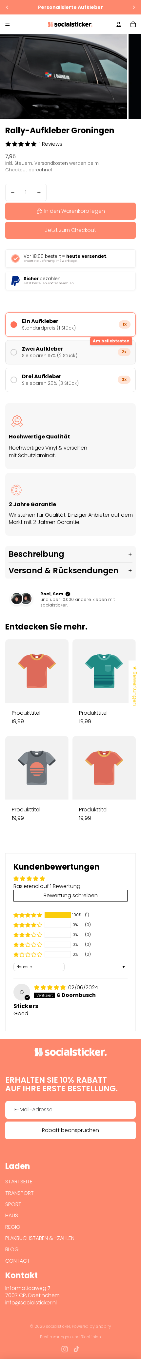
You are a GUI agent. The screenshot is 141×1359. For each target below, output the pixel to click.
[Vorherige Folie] (7, 7)
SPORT (13, 1204)
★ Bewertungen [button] (135, 686)
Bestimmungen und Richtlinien (70, 1337)
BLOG (12, 1249)
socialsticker (58, 1326)
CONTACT (17, 1261)
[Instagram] (65, 1349)
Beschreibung (36, 554)
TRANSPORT (19, 1193)
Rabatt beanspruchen (70, 1130)
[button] (27, 915)
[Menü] (7, 24)
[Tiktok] (76, 1349)
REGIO (12, 1227)
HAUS (11, 1215)
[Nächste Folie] (134, 7)
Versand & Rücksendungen (63, 570)
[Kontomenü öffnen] (118, 24)
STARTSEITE (18, 1181)
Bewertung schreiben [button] (71, 895)
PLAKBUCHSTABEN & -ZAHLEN (39, 1238)
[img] (50, 987)
